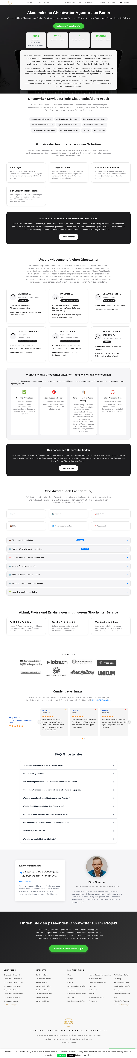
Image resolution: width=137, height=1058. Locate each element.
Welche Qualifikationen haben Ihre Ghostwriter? (43, 806)
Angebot (30, 2)
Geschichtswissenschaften (76, 993)
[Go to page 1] (84, 738)
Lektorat (86, 130)
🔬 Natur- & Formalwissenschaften (68, 566)
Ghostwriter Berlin (42, 975)
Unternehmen (90, 2)
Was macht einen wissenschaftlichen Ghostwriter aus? (46, 814)
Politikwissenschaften (121, 975)
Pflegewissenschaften (96, 997)
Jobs (74, 1035)
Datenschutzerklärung (85, 1035)
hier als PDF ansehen (101, 700)
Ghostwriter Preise (72, 2)
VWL (115, 997)
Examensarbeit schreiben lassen (44, 130)
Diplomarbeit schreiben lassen (68, 125)
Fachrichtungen (45, 2)
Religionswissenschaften (122, 986)
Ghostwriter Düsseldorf (44, 993)
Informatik (70, 997)
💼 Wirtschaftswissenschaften (68, 540)
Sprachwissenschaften (122, 993)
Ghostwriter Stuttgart (43, 990)
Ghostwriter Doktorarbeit (12, 997)
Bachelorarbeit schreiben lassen (94, 119)
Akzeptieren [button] (61, 1055)
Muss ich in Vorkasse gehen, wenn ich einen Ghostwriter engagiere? (52, 790)
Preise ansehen (68, 237)
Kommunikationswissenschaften (100, 975)
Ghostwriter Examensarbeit (13, 993)
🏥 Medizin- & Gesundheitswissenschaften (68, 583)
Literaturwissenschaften (97, 982)
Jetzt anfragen (68, 468)
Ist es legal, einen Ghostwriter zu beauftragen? (43, 765)
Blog (70, 1035)
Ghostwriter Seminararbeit (13, 978)
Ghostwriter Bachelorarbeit (13, 982)
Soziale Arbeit (119, 990)
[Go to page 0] (82, 738)
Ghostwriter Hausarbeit (12, 975)
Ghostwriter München (43, 978)
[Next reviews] (129, 722)
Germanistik (71, 990)
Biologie (70, 978)
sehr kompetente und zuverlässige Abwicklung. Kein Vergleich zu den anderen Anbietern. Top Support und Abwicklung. (84, 723)
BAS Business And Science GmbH (20, 722)
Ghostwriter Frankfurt (43, 986)
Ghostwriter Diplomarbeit (12, 986)
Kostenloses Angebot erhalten (68, 26)
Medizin (92, 993)
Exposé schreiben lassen (69, 130)
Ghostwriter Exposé (11, 1001)
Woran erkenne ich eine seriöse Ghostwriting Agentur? (46, 798)
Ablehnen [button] (70, 1055)
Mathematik (93, 990)
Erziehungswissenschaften (76, 986)
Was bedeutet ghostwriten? (34, 773)
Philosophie (93, 1001)
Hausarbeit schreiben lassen (41, 119)
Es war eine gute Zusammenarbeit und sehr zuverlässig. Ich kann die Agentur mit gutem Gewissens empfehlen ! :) (114, 723)
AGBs (66, 1035)
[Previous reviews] (39, 722)
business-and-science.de (44, 1035)
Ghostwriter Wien (42, 997)
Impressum (97, 1035)
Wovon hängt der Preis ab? (34, 831)
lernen (102, 2)
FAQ (61, 1035)
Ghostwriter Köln (41, 982)
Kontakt (111, 2)
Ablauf (58, 2)
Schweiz (73, 1042)
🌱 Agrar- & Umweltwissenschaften (68, 592)
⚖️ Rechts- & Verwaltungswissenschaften (68, 549)
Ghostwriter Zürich (42, 1001)
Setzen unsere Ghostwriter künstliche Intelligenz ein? (46, 823)
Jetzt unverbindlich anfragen (68, 948)
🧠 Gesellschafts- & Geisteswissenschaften (68, 558)
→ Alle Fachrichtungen (122, 1005)
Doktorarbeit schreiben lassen (94, 125)
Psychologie (118, 978)
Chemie (70, 982)
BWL (69, 975)
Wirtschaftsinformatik (121, 1001)
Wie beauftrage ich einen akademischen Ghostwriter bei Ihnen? (50, 782)
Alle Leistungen (99, 130)
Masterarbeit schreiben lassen (42, 125)
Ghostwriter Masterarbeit (12, 990)
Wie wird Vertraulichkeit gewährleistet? (39, 839)
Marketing (92, 986)
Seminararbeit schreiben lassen (67, 119)
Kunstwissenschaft (95, 978)
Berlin (66, 1039)
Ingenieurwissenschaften (76, 1001)
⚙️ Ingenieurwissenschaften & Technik (68, 575)
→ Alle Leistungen (10, 1005)
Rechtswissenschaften (122, 982)
